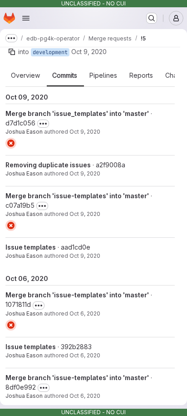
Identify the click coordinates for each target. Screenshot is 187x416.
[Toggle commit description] (43, 124)
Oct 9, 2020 (89, 51)
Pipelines (103, 75)
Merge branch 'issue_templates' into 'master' (77, 113)
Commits (64, 75)
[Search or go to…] (151, 18)
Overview (25, 75)
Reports (141, 75)
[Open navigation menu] (26, 18)
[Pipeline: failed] (10, 143)
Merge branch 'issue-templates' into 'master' (77, 196)
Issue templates (30, 247)
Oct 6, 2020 (84, 313)
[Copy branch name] (11, 51)
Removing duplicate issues (48, 165)
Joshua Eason (24, 131)
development (50, 52)
